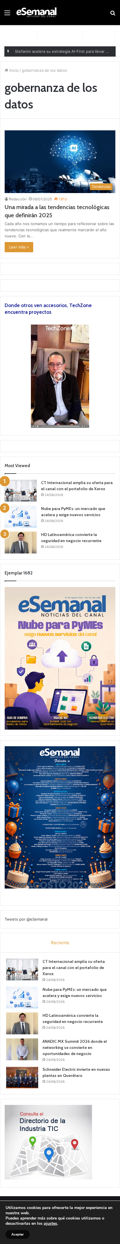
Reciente (60, 942)
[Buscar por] (113, 14)
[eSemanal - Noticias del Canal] (38, 12)
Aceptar (17, 1234)
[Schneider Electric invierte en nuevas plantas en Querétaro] (22, 1077)
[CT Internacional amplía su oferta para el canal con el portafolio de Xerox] (21, 491)
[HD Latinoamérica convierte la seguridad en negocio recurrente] (21, 542)
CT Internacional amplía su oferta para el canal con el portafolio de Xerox (74, 967)
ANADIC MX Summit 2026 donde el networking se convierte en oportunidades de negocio (75, 1047)
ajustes (50, 1223)
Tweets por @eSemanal (26, 919)
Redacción (18, 199)
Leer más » (19, 247)
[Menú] (7, 14)
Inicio (13, 70)
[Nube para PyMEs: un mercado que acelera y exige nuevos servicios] (21, 517)
